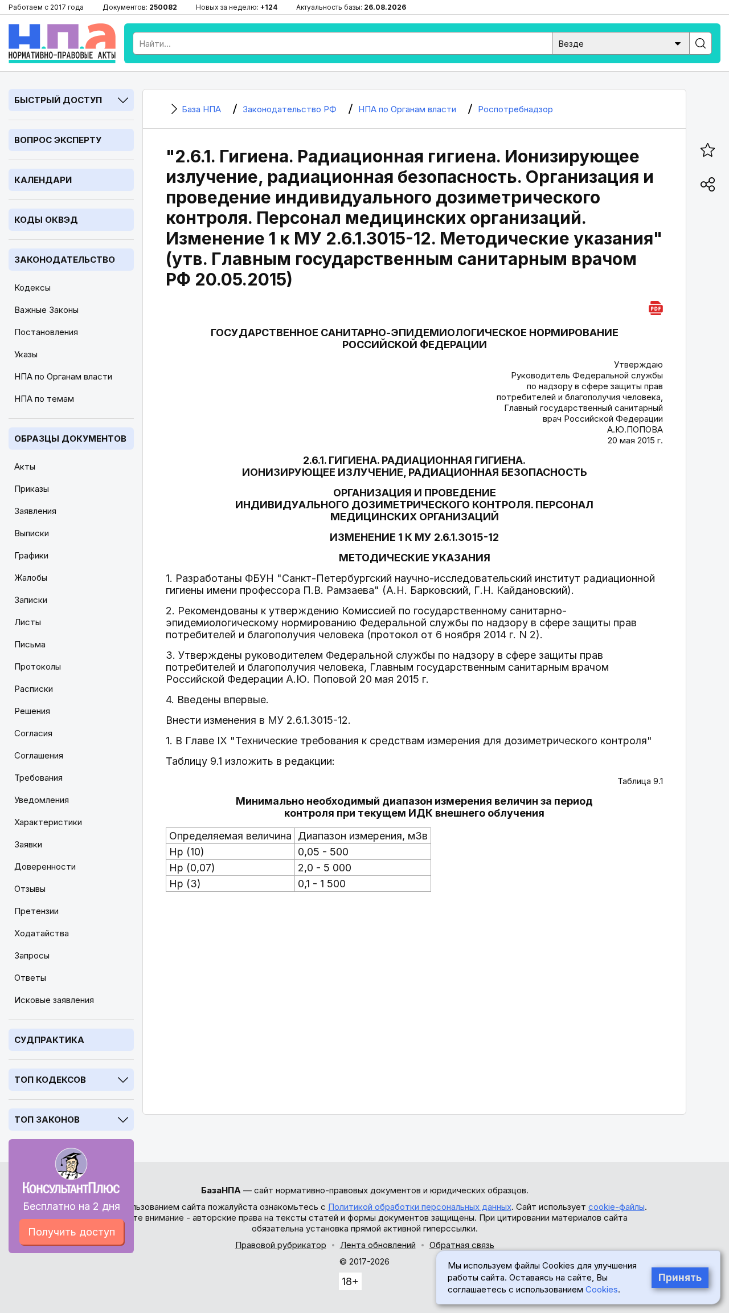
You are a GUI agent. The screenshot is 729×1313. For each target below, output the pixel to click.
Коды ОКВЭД (46, 219)
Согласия (33, 733)
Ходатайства (41, 933)
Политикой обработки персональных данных (419, 1206)
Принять (680, 1277)
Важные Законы (46, 309)
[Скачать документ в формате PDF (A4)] (656, 306)
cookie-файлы (616, 1206)
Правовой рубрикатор (280, 1244)
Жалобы (30, 577)
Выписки (31, 533)
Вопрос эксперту (57, 139)
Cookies (601, 1289)
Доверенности (45, 866)
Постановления (46, 332)
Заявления (35, 510)
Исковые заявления (54, 999)
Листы (27, 622)
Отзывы (30, 888)
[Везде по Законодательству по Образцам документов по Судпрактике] (620, 42)
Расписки (33, 688)
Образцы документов (70, 438)
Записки (30, 599)
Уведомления (41, 799)
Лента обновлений (378, 1244)
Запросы (32, 955)
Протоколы (37, 666)
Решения (32, 711)
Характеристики (48, 822)
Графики (31, 555)
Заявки (28, 844)
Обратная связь (461, 1244)
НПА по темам (44, 398)
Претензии (36, 911)
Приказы (31, 488)
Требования (38, 777)
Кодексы (32, 287)
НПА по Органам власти (63, 376)
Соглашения (38, 755)
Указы (26, 354)
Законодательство (64, 259)
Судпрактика (49, 1039)
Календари (43, 179)
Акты (24, 466)
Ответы (30, 977)
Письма (30, 644)
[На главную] (62, 43)
